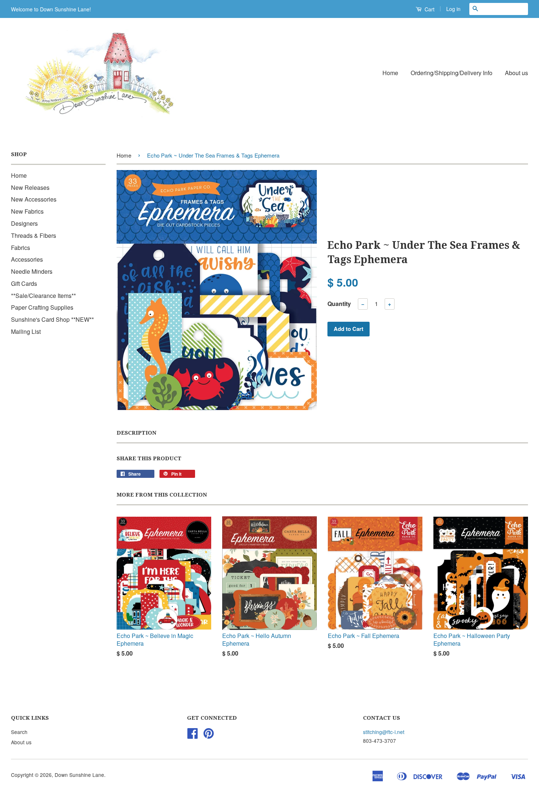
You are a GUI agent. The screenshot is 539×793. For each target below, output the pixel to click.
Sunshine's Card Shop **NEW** (52, 319)
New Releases (30, 187)
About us (516, 73)
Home (390, 73)
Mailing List (26, 331)
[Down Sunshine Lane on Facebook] (192, 735)
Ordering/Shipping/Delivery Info (451, 73)
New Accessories (33, 199)
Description (137, 432)
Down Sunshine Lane (79, 774)
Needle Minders (31, 271)
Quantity (339, 303)
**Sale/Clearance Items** (43, 295)
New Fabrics (27, 211)
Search (19, 731)
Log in (453, 8)
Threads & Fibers (33, 235)
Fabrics (20, 247)
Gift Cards (24, 283)
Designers (24, 223)
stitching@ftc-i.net (383, 731)
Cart (428, 9)
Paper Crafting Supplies (42, 307)
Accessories (27, 259)
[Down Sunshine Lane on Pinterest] (208, 735)
